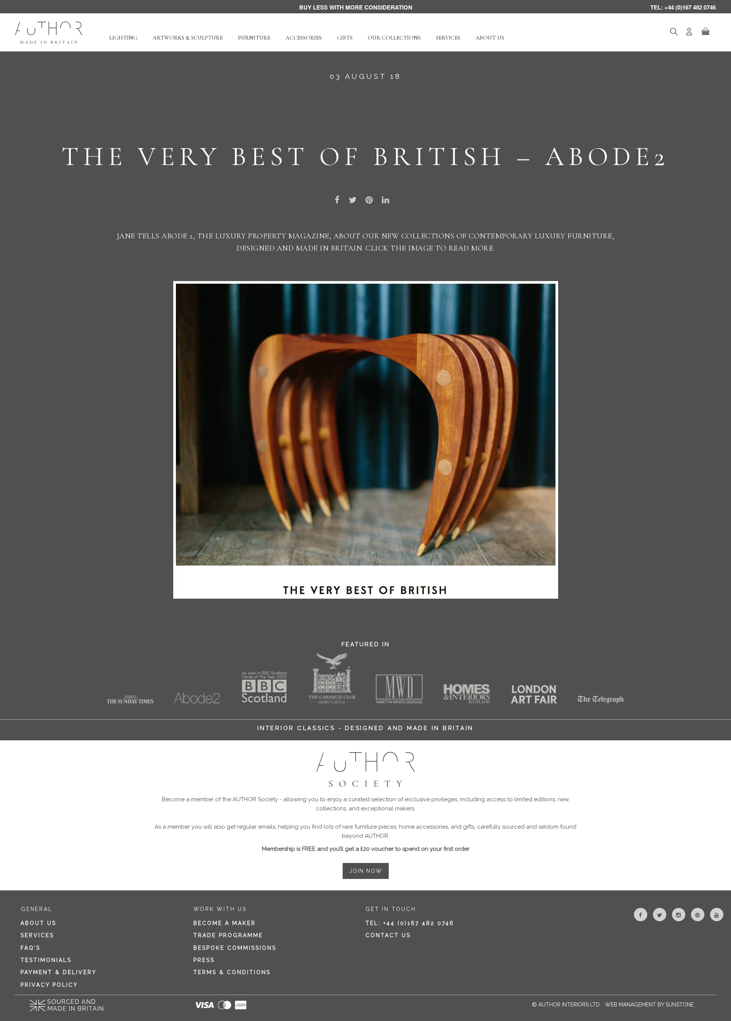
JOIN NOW (365, 871)
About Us (490, 37)
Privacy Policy (49, 985)
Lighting (123, 37)
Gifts (345, 37)
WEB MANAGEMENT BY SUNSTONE (649, 1005)
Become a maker (224, 923)
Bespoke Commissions (234, 948)
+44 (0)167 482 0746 (418, 923)
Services (448, 37)
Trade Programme (228, 935)
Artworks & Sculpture (188, 37)
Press (204, 960)
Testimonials (46, 960)
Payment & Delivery (59, 972)
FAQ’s (30, 948)
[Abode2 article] (365, 439)
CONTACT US (388, 935)
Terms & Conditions (232, 972)
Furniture (254, 37)
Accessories (304, 37)
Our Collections (394, 37)
